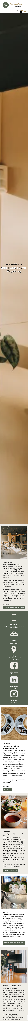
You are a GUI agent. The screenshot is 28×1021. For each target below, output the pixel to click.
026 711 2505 (14, 628)
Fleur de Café (7, 790)
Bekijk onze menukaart (10, 870)
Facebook (14, 674)
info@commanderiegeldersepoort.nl (14, 626)
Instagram (14, 702)
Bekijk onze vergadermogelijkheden (14, 607)
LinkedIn (14, 688)
